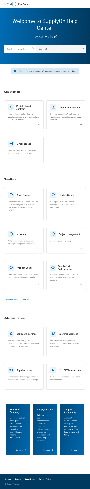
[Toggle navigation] (83, 4)
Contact (8, 479)
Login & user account (70, 107)
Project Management (69, 234)
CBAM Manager (24, 195)
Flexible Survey (66, 195)
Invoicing (21, 234)
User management (68, 333)
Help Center (23, 4)
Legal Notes (30, 479)
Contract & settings (27, 333)
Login (74, 71)
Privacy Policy (45, 479)
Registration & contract (23, 107)
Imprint (18, 479)
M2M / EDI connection (70, 370)
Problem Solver (24, 267)
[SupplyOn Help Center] (10, 4)
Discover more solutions (16, 299)
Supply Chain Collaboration (65, 268)
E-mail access (24, 143)
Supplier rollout (24, 370)
